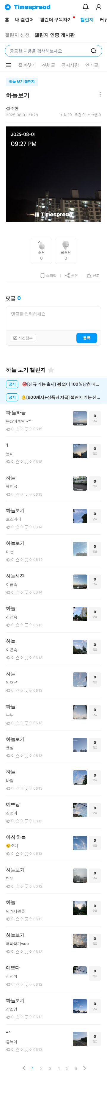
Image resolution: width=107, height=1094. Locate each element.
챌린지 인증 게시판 (54, 35)
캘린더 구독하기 (56, 19)
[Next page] (84, 1068)
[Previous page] (24, 1068)
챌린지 (87, 19)
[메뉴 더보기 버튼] (8, 65)
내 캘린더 (24, 19)
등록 (87, 337)
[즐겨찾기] (51, 369)
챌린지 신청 (17, 35)
